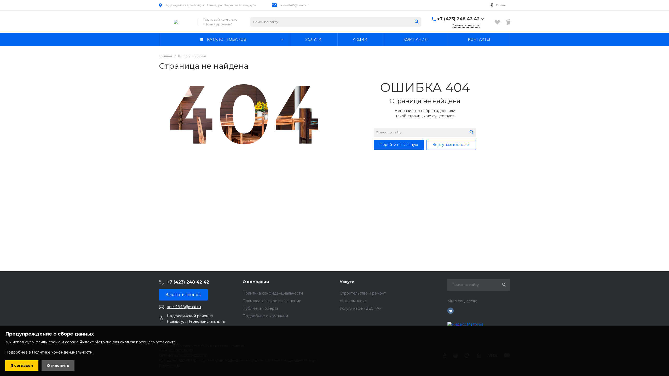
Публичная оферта (260, 308)
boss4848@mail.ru (294, 5)
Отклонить (58, 365)
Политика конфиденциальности (273, 293)
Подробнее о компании (265, 316)
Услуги (347, 281)
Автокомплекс (353, 300)
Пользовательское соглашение (272, 300)
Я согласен (21, 365)
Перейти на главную (398, 144)
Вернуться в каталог (451, 144)
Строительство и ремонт (363, 293)
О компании (256, 281)
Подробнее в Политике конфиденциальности (49, 352)
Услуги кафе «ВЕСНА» (360, 308)
